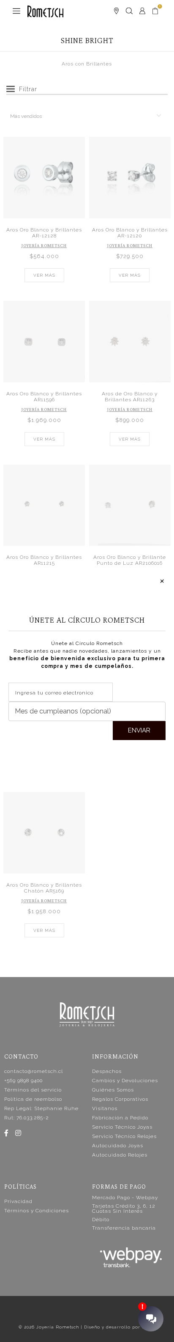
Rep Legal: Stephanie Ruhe (41, 1108)
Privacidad (18, 1201)
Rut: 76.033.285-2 (26, 1118)
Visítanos (104, 1108)
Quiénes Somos (113, 1090)
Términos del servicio (33, 1090)
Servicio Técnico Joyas (122, 1127)
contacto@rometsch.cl (33, 1071)
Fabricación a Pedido (120, 1118)
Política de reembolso (33, 1099)
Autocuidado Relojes (119, 1155)
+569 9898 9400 (23, 1080)
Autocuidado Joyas (117, 1146)
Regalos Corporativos (120, 1099)
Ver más (44, 275)
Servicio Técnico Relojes (124, 1136)
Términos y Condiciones (36, 1211)
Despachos (107, 1071)
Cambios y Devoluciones (125, 1080)
